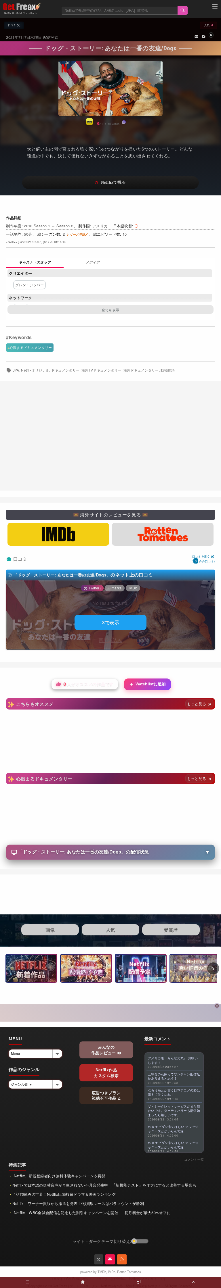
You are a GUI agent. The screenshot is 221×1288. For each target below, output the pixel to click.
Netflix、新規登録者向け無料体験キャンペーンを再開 (58, 1176)
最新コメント (157, 1038)
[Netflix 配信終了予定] (86, 968)
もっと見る (197, 703)
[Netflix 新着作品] (31, 968)
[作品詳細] (35, 263)
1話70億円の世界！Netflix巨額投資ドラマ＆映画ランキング (64, 1194)
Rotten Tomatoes (129, 1271)
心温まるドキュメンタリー (30, 347)
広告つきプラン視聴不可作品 (106, 1095)
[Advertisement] (110, 436)
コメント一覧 (194, 1159)
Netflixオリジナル (35, 370)
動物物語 (168, 370)
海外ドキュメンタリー (141, 370)
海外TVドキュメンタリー (101, 370)
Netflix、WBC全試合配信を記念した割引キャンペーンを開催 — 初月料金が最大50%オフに (91, 1212)
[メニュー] (215, 7)
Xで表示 (110, 622)
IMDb (111, 1271)
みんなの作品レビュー (104, 1050)
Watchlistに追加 (147, 684)
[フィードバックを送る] (196, 36)
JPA (16, 370)
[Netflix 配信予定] (141, 968)
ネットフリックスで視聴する (110, 182)
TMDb (102, 1271)
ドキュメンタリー (65, 370)
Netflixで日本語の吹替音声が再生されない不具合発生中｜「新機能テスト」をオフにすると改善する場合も (104, 1185)
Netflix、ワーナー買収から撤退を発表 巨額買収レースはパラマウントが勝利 (78, 1203)
